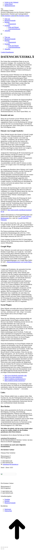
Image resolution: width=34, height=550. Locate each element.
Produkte (7, 499)
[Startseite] (1, 34)
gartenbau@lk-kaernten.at (10, 464)
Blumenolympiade (10, 503)
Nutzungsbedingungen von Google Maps (19, 262)
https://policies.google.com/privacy (15, 380)
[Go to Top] (17, 545)
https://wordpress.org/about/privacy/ (15, 379)
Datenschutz (8, 511)
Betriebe (7, 501)
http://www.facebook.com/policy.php (16, 375)
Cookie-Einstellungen (7, 52)
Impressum (8, 509)
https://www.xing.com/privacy (14, 377)
